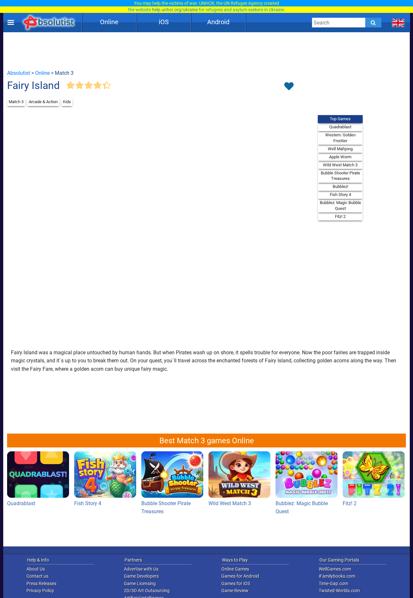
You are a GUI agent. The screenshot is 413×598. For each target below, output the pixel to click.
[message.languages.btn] (398, 22)
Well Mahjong (340, 148)
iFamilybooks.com (337, 576)
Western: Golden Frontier (340, 137)
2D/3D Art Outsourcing (147, 590)
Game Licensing (140, 583)
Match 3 (16, 101)
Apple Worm (340, 156)
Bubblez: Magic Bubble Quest (340, 205)
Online (109, 22)
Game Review (234, 590)
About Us (35, 569)
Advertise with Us (141, 569)
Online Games (235, 569)
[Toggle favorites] (289, 87)
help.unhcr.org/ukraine (175, 9)
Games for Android (240, 576)
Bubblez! (340, 186)
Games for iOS (235, 583)
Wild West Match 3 (340, 164)
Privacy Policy (40, 590)
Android (218, 22)
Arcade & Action (43, 101)
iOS (164, 22)
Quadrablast (340, 126)
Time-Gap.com (333, 583)
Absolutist (18, 73)
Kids (67, 101)
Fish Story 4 (340, 194)
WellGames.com (335, 569)
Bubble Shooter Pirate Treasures (340, 176)
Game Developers (141, 576)
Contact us (37, 576)
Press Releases (41, 583)
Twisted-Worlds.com (339, 590)
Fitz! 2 (340, 216)
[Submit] (373, 22)
